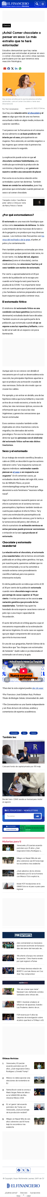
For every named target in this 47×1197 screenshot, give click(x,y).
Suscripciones (35, 1193)
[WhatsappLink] (23, 828)
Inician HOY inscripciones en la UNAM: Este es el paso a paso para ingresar (30, 886)
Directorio (23, 1193)
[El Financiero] (15, 4)
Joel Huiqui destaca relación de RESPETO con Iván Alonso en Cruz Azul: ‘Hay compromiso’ (30, 971)
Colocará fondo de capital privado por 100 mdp (21, 767)
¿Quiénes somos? (11, 1193)
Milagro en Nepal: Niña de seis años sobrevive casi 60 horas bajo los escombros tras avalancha (30, 861)
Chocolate (14, 733)
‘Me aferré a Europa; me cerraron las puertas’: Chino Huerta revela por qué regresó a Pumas (30, 958)
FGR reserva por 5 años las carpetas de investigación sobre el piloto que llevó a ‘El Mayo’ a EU (30, 1017)
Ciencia (6, 25)
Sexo (24, 733)
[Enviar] (37, 816)
